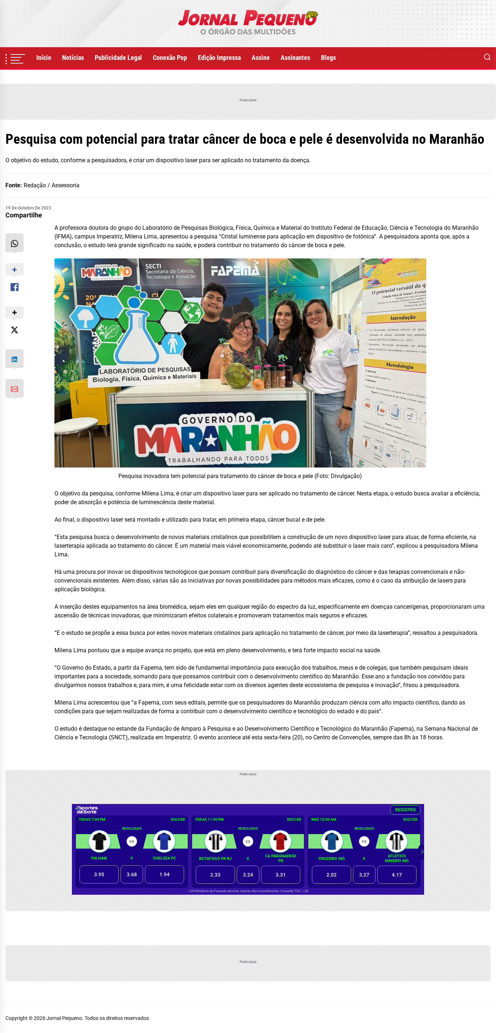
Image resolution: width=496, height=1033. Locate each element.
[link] (248, 23)
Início (43, 57)
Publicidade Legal (118, 57)
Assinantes (295, 57)
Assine (261, 57)
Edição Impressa (219, 57)
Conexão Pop (170, 57)
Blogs (328, 57)
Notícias (73, 57)
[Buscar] (487, 57)
